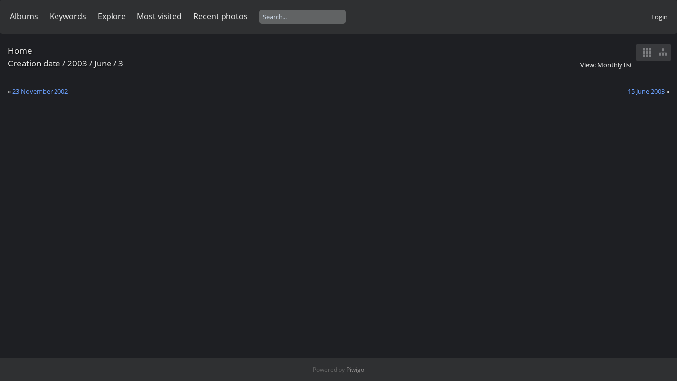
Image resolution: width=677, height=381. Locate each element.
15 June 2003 (646, 91)
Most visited (159, 16)
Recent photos (220, 16)
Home (20, 50)
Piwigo (355, 369)
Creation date (34, 63)
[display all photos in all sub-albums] (647, 52)
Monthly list (614, 65)
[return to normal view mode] (663, 52)
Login (659, 16)
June (103, 63)
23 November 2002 (40, 91)
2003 (77, 63)
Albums (24, 16)
